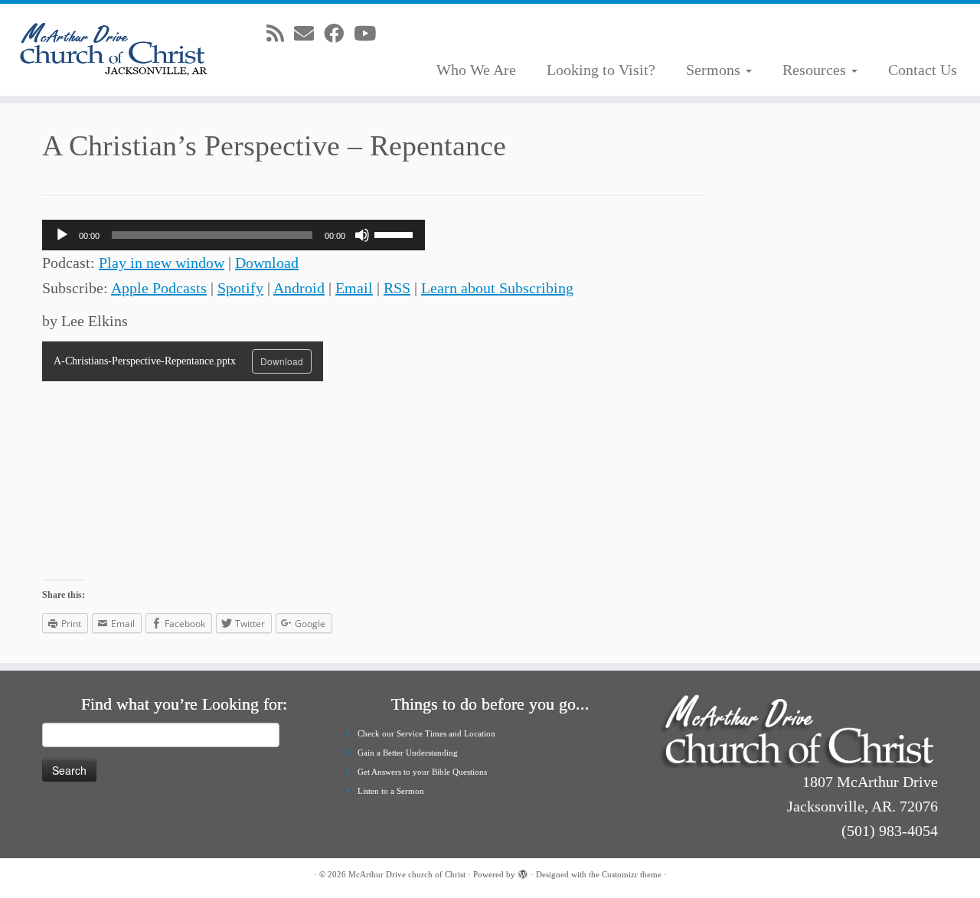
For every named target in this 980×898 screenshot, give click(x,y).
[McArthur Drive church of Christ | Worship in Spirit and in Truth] (113, 49)
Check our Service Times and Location (426, 733)
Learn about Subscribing (497, 287)
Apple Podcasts (159, 287)
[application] (233, 235)
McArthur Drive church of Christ (407, 874)
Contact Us (922, 69)
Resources (816, 69)
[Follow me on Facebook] (339, 34)
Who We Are (476, 69)
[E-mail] (309, 34)
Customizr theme (632, 874)
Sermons (715, 69)
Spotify (240, 287)
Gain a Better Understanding (408, 752)
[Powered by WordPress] (523, 872)
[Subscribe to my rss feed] (280, 34)
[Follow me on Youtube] (370, 34)
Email (354, 287)
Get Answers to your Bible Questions (422, 771)
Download (267, 262)
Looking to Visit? (601, 69)
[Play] (62, 235)
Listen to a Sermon (391, 790)
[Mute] (362, 235)
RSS (397, 287)
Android (299, 287)
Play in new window (161, 262)
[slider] (395, 233)
